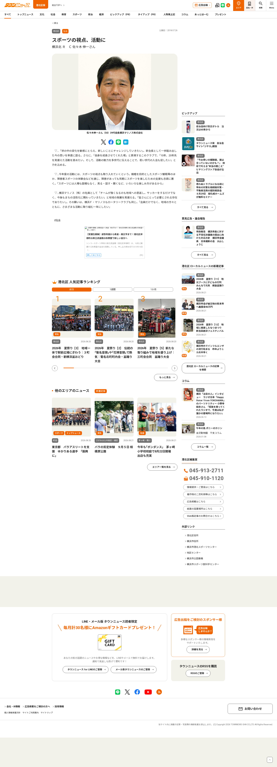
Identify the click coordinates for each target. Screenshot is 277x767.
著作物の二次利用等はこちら (202, 494)
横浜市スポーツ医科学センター (203, 564)
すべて (7, 14)
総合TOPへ (57, 5)
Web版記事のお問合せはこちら (203, 516)
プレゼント (220, 14)
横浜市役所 (192, 541)
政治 (90, 14)
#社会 (57, 220)
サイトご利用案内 (31, 713)
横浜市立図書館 (195, 558)
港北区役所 (192, 535)
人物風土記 (169, 14)
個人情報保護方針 (12, 713)
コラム (184, 14)
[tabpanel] (114, 94)
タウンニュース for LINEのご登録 (85, 669)
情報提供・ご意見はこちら (201, 487)
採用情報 (59, 706)
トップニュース (25, 14)
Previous (55, 368)
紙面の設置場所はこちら (199, 508)
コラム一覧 (202, 446)
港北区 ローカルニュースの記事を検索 (202, 368)
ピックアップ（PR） (121, 14)
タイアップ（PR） (147, 14)
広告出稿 (203, 5)
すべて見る (202, 207)
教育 (64, 14)
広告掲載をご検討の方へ (37, 706)
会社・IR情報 (13, 706)
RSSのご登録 (197, 673)
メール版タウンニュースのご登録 (133, 669)
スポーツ (77, 14)
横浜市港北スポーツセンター (202, 547)
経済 (101, 14)
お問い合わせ (253, 709)
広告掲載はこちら (196, 501)
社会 (53, 14)
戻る (56, 23)
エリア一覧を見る (161, 467)
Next (174, 368)
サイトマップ (47, 713)
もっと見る (165, 377)
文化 (42, 14)
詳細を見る (197, 649)
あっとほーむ (201, 14)
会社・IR (249, 8)
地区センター (194, 552)
